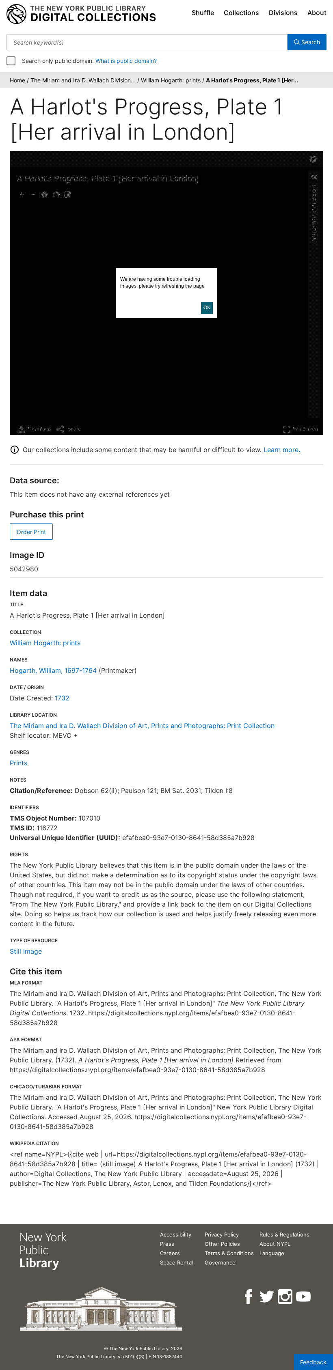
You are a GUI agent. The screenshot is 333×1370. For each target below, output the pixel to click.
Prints (18, 763)
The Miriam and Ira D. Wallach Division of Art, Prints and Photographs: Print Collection (142, 726)
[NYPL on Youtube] (304, 1297)
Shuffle (203, 13)
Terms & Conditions (229, 1253)
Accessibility (175, 1234)
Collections (241, 13)
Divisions (283, 13)
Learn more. (282, 450)
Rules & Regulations (284, 1234)
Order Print (31, 531)
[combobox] (147, 42)
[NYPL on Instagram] (286, 1297)
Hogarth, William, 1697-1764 (53, 670)
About (317, 13)
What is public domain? (126, 60)
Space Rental (176, 1262)
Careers (170, 1253)
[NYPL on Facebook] (249, 1297)
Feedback (313, 1362)
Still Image (26, 951)
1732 (62, 698)
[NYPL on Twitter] (267, 1297)
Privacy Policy (222, 1234)
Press (167, 1244)
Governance (220, 1262)
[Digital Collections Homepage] (81, 14)
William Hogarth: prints (45, 643)
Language (271, 1253)
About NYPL (274, 1244)
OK (206, 307)
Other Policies (222, 1244)
